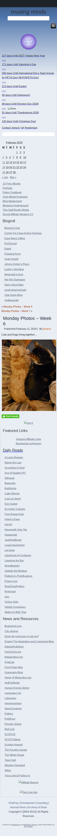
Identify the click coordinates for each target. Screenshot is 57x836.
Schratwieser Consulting (34, 803)
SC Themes (28, 826)
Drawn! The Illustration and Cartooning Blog (29, 641)
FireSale (7, 188)
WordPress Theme (30, 825)
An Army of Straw (37, 807)
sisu (7, 596)
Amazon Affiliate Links (28, 439)
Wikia (8, 770)
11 (3, 162)
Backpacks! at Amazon (28, 443)
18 (3, 167)
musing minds (28, 11)
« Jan (5, 177)
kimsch (47, 329)
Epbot (7, 248)
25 (3, 172)
